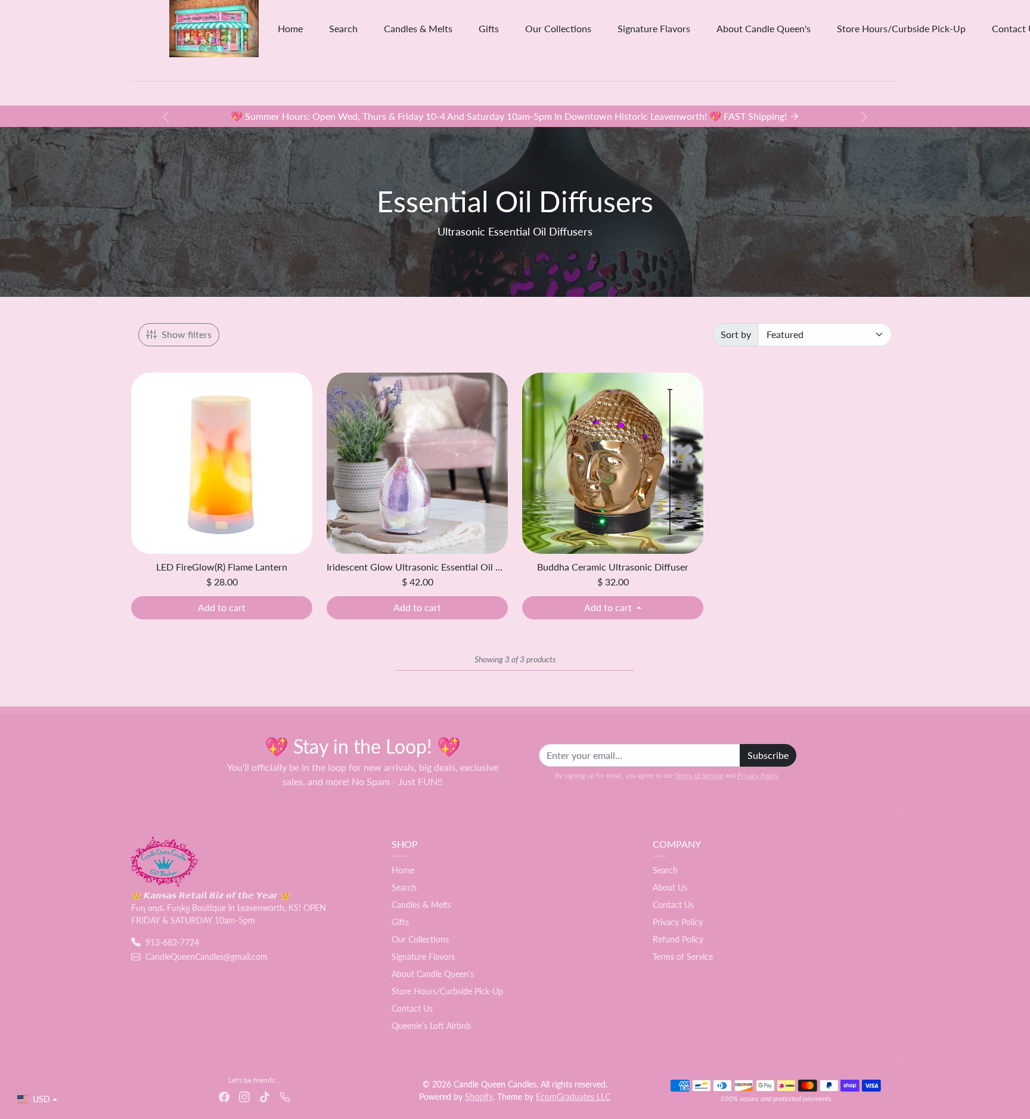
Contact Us (412, 1008)
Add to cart (222, 607)
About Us (670, 887)
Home (290, 28)
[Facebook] (224, 1096)
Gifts (489, 28)
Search (343, 28)
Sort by (736, 334)
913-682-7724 (172, 942)
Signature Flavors (654, 28)
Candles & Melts (418, 28)
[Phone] (285, 1096)
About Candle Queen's (763, 28)
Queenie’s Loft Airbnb (431, 1026)
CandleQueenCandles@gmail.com (206, 956)
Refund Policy (678, 939)
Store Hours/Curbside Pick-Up (901, 28)
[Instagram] (244, 1096)
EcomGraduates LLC (573, 1097)
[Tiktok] (265, 1096)
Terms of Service (699, 775)
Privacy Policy (757, 775)
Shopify (479, 1097)
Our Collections (558, 28)
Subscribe (768, 755)
